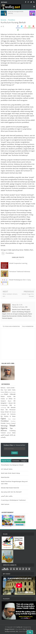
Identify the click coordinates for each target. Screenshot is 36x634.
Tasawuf (13, 423)
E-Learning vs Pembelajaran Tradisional (13, 500)
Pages (4, 2)
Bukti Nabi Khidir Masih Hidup (10, 473)
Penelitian (13, 421)
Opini (3, 418)
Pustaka (3, 423)
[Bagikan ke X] (22, 26)
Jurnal (9, 392)
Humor (3, 392)
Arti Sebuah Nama (6, 469)
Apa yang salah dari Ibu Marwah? (11, 492)
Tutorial (3, 433)
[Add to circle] (28, 2)
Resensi (8, 423)
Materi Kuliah (6, 396)
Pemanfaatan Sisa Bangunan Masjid (12, 465)
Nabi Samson (5, 504)
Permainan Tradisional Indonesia (19, 271)
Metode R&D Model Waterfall (10, 488)
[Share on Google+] (26, 26)
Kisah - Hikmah (10, 394)
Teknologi (4, 426)
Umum (9, 433)
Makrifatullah (5, 477)
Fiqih (5, 390)
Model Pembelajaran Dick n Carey (20, 280)
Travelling (12, 430)
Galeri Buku (12, 390)
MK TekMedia (11, 414)
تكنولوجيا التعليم (5, 435)
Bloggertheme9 (9, 629)
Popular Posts (6, 461)
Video (14, 433)
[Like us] (25, 2)
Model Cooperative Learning (18, 263)
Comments (15, 461)
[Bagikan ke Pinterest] (33, 26)
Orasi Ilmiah (12, 419)
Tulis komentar (27, 326)
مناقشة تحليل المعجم (7, 496)
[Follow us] (31, 2)
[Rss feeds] (33, 2)
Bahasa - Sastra (6, 388)
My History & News (8, 416)
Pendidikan (10, 253)
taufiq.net (19, 627)
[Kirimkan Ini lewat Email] (29, 26)
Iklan (6, 392)
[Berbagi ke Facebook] (18, 26)
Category (24, 461)
